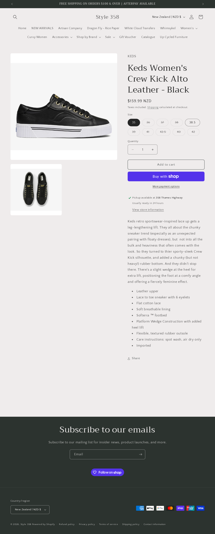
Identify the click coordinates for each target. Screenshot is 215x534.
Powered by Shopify (43, 524)
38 (179, 123)
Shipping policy (131, 524)
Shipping (153, 107)
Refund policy (67, 524)
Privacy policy (87, 524)
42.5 (165, 133)
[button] (15, 17)
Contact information (154, 524)
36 (151, 123)
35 (134, 122)
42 (195, 133)
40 (181, 133)
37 (164, 123)
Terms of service (108, 524)
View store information (148, 210)
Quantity (133, 141)
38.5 (192, 122)
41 (150, 133)
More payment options (166, 186)
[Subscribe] (140, 454)
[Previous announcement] (12, 4)
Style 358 (26, 524)
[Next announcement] (203, 4)
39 (136, 133)
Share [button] (136, 358)
